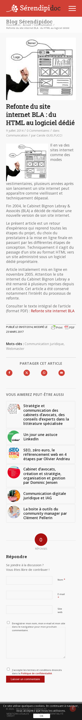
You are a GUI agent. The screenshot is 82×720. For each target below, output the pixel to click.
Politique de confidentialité (36, 673)
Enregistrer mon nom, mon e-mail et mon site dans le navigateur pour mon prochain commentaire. (38, 627)
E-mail (61, 596)
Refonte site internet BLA (52, 310)
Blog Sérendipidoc (29, 21)
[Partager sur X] (27, 373)
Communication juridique (44, 344)
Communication (17, 135)
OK (42, 716)
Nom (61, 579)
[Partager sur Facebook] (9, 373)
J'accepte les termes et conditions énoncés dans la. (37, 671)
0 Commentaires (38, 131)
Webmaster (15, 348)
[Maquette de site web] (41, 69)
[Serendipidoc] (34, 8)
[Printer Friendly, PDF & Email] (63, 327)
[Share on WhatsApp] (44, 373)
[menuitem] (70, 8)
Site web (60, 610)
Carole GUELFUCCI (49, 135)
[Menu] (70, 8)
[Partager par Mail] (61, 373)
